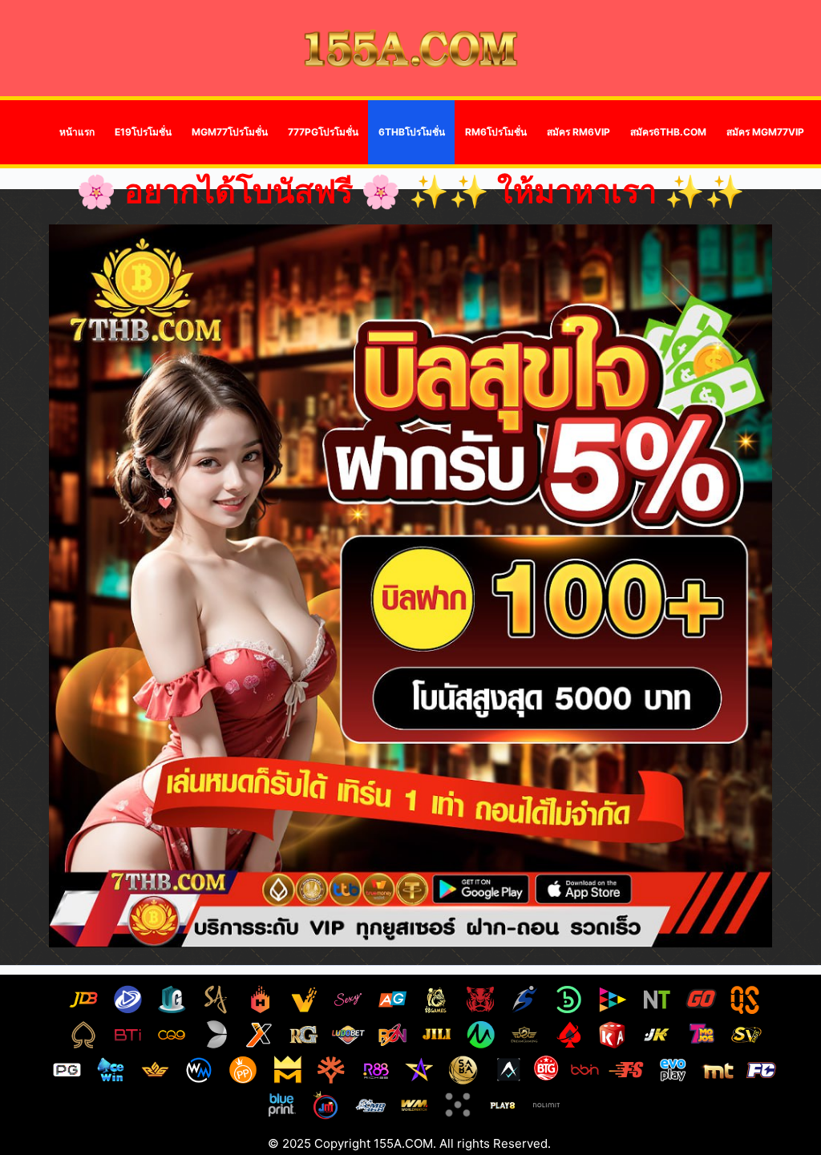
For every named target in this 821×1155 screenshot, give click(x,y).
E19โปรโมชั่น (143, 132)
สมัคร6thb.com (668, 132)
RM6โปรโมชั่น (496, 132)
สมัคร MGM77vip (765, 132)
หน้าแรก (77, 132)
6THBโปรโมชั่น (411, 132)
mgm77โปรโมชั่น (230, 132)
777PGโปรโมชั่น (323, 132)
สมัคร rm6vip (578, 132)
